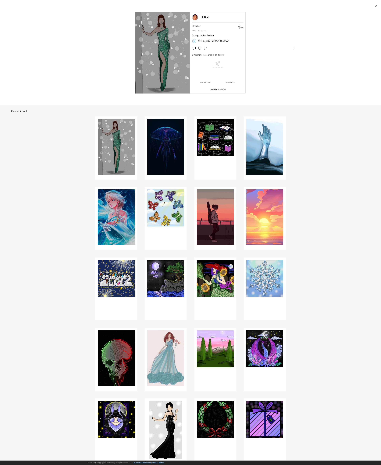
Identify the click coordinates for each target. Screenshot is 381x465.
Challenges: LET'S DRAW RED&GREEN (213, 41)
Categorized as (203, 35)
